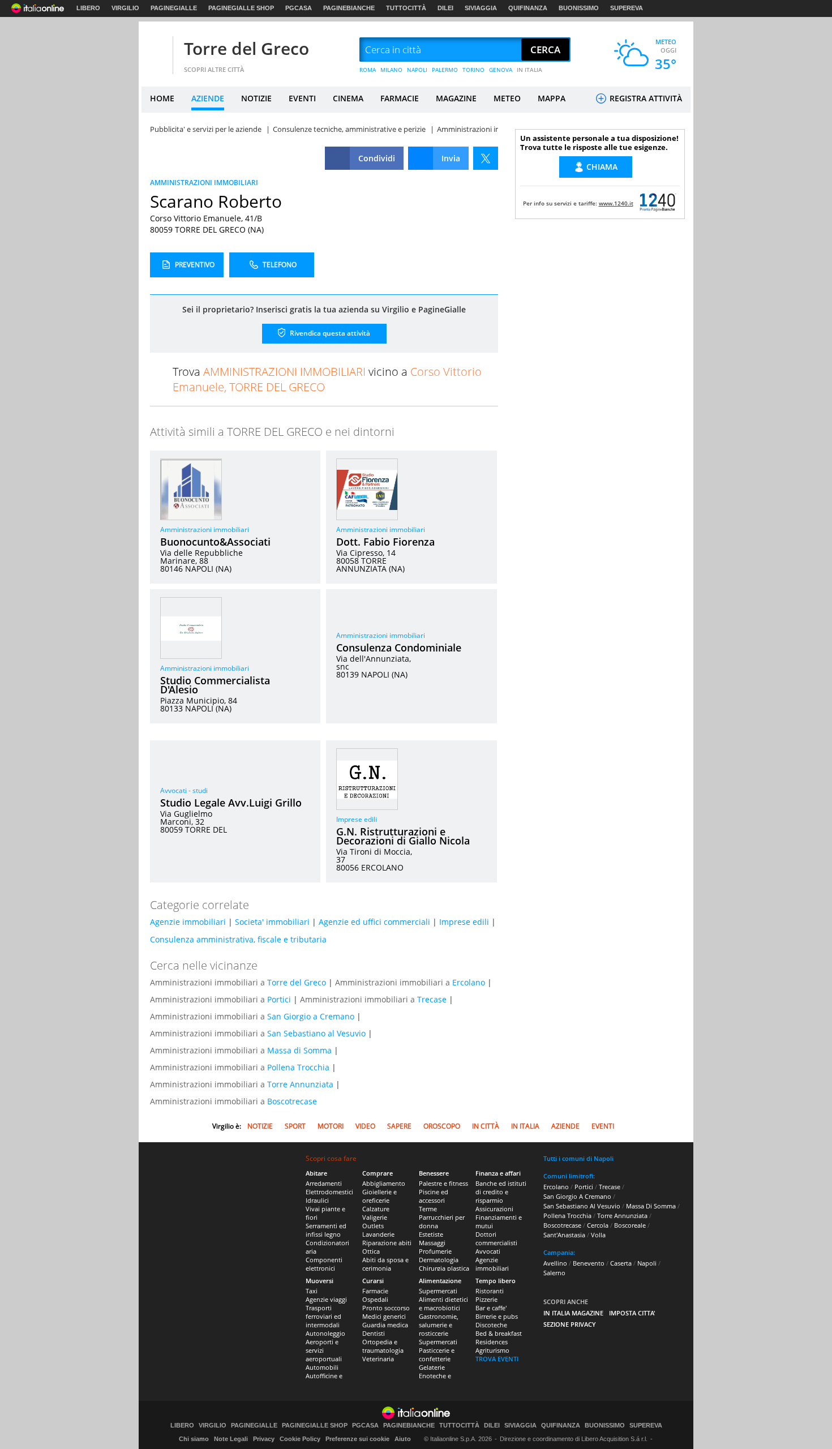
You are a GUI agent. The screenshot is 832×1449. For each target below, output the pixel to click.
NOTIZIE (256, 98)
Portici (279, 999)
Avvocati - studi (184, 790)
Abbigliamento (383, 1183)
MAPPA (551, 98)
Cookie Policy (300, 1438)
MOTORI (331, 1126)
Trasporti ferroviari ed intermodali (323, 1316)
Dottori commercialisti (496, 1238)
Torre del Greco (246, 48)
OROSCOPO (441, 1126)
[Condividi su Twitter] (485, 158)
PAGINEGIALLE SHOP (241, 8)
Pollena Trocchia (298, 1067)
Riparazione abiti (386, 1242)
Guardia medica (385, 1325)
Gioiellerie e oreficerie (379, 1196)
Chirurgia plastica (444, 1268)
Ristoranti (489, 1291)
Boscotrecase (292, 1101)
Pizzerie (486, 1299)
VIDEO (365, 1126)
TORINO (473, 70)
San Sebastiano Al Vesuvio (581, 1206)
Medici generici (384, 1316)
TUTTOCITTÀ (406, 8)
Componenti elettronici (324, 1263)
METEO (507, 98)
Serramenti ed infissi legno (326, 1229)
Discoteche (491, 1325)
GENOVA (500, 70)
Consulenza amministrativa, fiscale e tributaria (238, 939)
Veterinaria (378, 1358)
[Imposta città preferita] (156, 50)
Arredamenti (324, 1183)
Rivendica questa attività (329, 333)
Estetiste (431, 1234)
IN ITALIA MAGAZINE (573, 1313)
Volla (598, 1235)
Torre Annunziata (300, 1084)
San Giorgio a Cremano (310, 1016)
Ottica (371, 1251)
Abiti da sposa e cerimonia (385, 1263)
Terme (428, 1208)
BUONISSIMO (579, 8)
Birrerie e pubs (496, 1316)
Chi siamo (194, 1438)
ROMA (367, 70)
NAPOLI (417, 70)
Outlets (373, 1225)
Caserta (621, 1263)
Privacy (264, 1438)
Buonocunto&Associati (215, 541)
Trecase (432, 999)
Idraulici (317, 1200)
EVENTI (302, 98)
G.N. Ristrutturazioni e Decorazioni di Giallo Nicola (403, 836)
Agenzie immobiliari (188, 921)
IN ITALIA (529, 70)
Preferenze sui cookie (357, 1438)
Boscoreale (630, 1225)
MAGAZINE (456, 98)
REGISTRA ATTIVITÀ (644, 98)
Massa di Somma (299, 1050)
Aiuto (402, 1438)
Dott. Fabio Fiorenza (385, 541)
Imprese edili (356, 819)
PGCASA (298, 8)
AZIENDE (207, 98)
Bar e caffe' (491, 1308)
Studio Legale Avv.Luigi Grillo (231, 802)
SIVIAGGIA (481, 8)
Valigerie (374, 1217)
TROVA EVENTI (496, 1358)
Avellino (555, 1263)
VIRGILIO (125, 8)
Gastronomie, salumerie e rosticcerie (438, 1324)
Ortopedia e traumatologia (383, 1345)
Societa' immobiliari (272, 921)
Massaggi (432, 1242)
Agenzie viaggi (326, 1299)
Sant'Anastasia (564, 1235)
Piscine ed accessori (433, 1196)
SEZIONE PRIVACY (569, 1324)
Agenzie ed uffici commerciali (374, 921)
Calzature (375, 1208)
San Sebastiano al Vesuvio (316, 1033)
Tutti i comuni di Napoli (578, 1158)
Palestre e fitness (443, 1183)
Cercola (597, 1225)
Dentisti (373, 1333)
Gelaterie (432, 1367)
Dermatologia (438, 1259)
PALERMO (445, 70)
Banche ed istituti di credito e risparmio (500, 1191)
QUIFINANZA (527, 8)
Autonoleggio (325, 1333)
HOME (162, 98)
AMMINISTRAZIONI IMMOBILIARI (204, 182)
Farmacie (375, 1291)
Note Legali (231, 1438)
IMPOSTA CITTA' (632, 1313)
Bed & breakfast (498, 1333)
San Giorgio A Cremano (577, 1196)
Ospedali (375, 1299)
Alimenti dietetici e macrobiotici (443, 1303)
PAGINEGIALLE (174, 8)
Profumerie (435, 1251)
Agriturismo (492, 1350)
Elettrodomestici (329, 1192)
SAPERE (399, 1126)
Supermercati (438, 1291)
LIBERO (88, 8)
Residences (491, 1341)
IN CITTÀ (485, 1126)
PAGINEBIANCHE (349, 8)
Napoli (647, 1263)
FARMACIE (399, 98)
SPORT (295, 1126)
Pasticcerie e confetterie (436, 1354)
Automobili (322, 1367)
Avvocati (487, 1251)
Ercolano (468, 982)
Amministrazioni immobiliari (204, 529)
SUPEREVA (626, 8)
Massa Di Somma (651, 1206)
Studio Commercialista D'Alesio (215, 685)
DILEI (445, 8)
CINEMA (348, 98)
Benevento (588, 1263)
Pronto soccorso (386, 1308)
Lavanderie (378, 1234)
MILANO (391, 70)
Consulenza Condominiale (398, 647)
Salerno (554, 1272)
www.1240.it (616, 203)
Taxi (312, 1291)
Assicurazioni (494, 1208)
